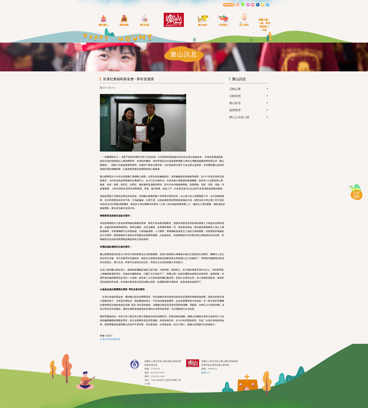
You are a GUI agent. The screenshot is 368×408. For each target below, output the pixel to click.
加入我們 (244, 25)
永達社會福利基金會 (110, 339)
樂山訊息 (144, 25)
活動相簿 (235, 96)
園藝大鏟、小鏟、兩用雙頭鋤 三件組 (264, 24)
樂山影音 (235, 103)
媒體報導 (235, 110)
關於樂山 (103, 25)
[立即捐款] (356, 192)
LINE (243, 4)
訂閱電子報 (228, 5)
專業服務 (124, 25)
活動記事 (235, 89)
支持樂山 (223, 25)
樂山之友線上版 (239, 117)
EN (238, 5)
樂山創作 (202, 25)
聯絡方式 (205, 372)
